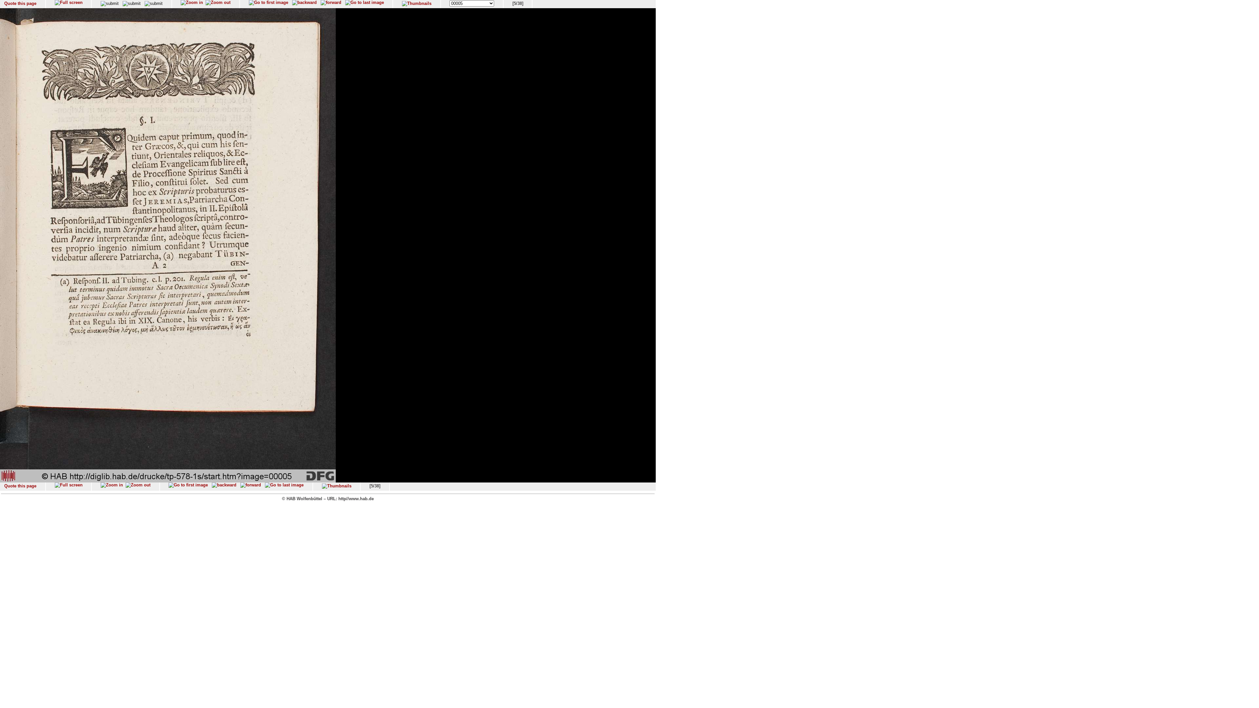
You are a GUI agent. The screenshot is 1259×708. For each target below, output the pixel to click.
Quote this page (20, 3)
